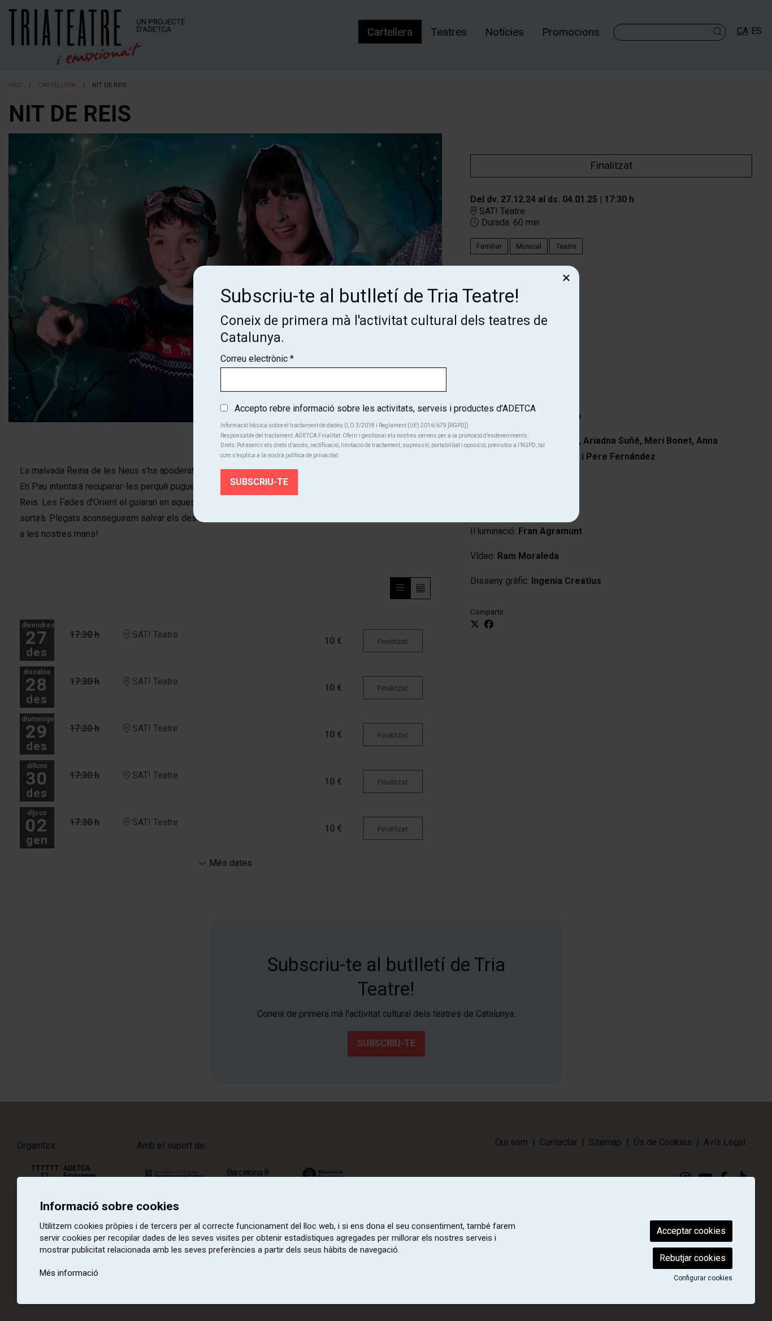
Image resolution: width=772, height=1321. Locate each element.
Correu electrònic (257, 358)
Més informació (69, 1273)
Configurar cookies (703, 1278)
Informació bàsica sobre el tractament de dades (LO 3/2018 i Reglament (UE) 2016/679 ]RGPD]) (344, 425)
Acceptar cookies (691, 1230)
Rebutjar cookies (693, 1258)
